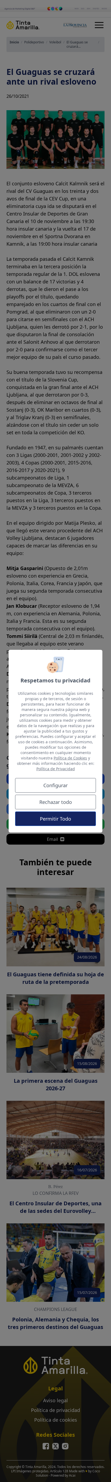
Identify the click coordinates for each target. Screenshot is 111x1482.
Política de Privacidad (55, 768)
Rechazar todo (55, 802)
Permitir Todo (55, 818)
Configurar (55, 785)
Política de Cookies (70, 758)
